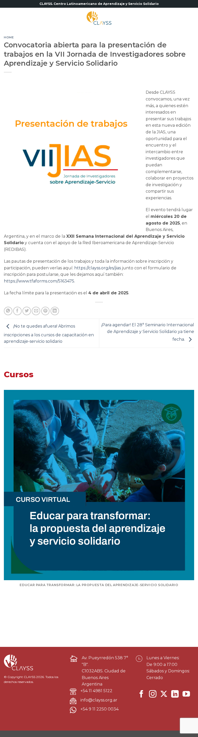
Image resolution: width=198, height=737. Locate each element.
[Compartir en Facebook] (17, 311)
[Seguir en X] (164, 694)
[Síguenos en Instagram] (152, 694)
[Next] (186, 493)
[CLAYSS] (99, 18)
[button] (9, 18)
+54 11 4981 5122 (96, 690)
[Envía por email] (36, 311)
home (9, 37)
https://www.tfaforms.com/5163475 (39, 281)
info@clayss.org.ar (98, 700)
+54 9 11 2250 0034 (99, 709)
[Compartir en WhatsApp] (8, 311)
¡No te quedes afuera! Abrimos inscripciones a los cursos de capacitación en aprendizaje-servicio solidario (49, 334)
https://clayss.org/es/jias (97, 267)
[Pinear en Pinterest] (45, 311)
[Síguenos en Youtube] (186, 694)
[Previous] (11, 493)
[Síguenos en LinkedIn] (175, 694)
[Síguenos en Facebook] (141, 694)
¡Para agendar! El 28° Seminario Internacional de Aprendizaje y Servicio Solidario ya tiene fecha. (147, 332)
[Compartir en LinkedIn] (55, 311)
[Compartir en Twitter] (26, 311)
